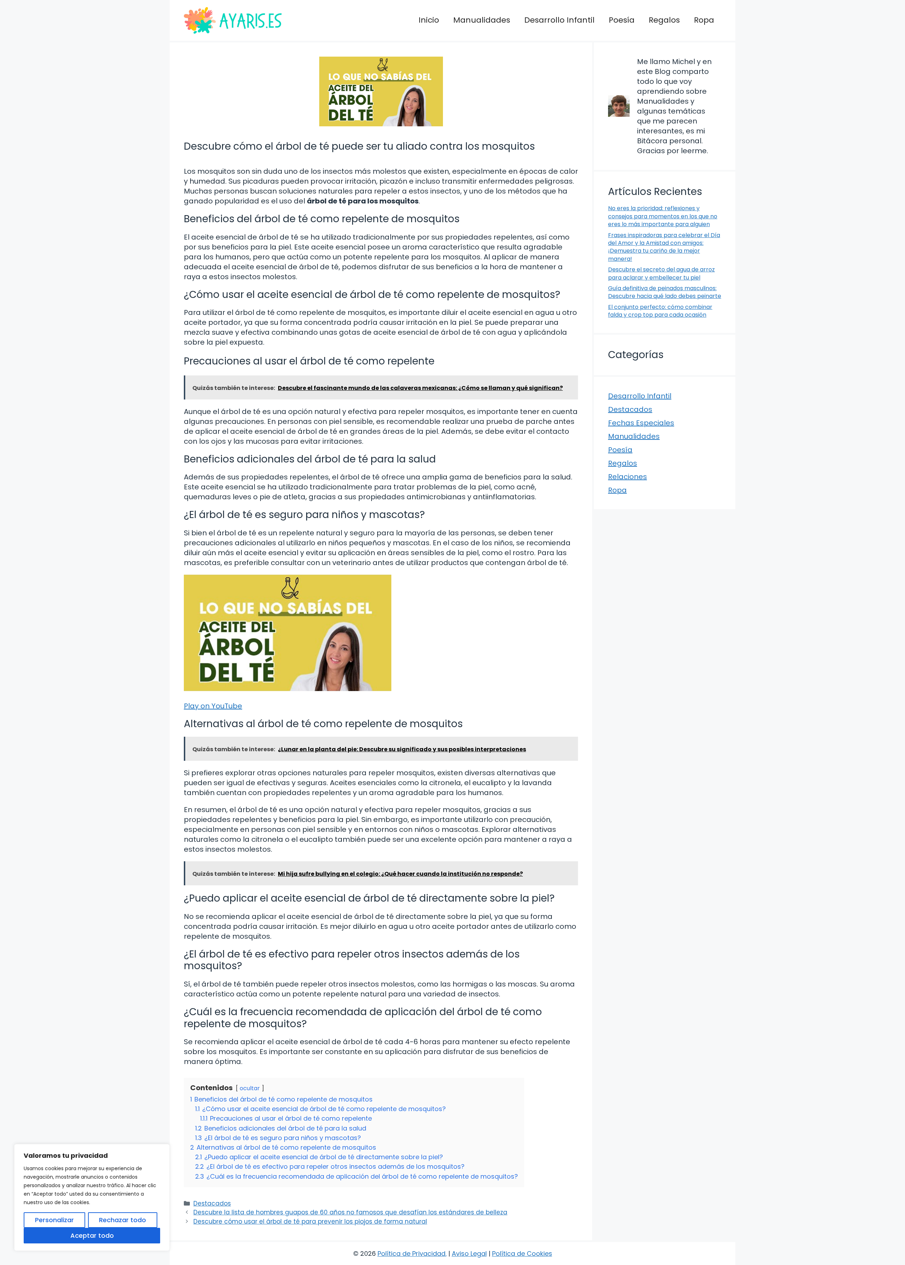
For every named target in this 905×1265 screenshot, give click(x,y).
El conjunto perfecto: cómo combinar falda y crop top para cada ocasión (660, 311)
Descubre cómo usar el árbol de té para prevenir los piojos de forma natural (310, 1221)
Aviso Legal (469, 1253)
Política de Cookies (522, 1253)
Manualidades (481, 20)
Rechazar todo (122, 1219)
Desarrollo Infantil (559, 20)
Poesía (622, 20)
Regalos (664, 20)
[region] (92, 1197)
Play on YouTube (213, 706)
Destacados (212, 1203)
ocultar (250, 1088)
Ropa (704, 20)
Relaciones (627, 477)
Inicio (429, 20)
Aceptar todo (92, 1235)
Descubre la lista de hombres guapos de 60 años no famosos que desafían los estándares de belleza (350, 1212)
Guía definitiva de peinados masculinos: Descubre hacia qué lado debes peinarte (664, 292)
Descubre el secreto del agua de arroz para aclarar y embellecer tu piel (661, 273)
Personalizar (54, 1219)
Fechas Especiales (641, 423)
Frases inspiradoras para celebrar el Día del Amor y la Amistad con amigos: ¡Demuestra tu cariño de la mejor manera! (664, 247)
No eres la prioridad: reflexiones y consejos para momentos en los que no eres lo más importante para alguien (662, 216)
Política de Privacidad (411, 1253)
